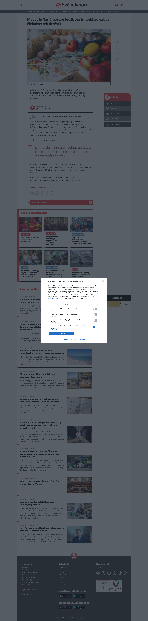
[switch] (95, 309)
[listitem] (74, 305)
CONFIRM (61, 333)
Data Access (74, 339)
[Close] (103, 281)
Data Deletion (64, 339)
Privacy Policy (83, 339)
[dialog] (74, 310)
